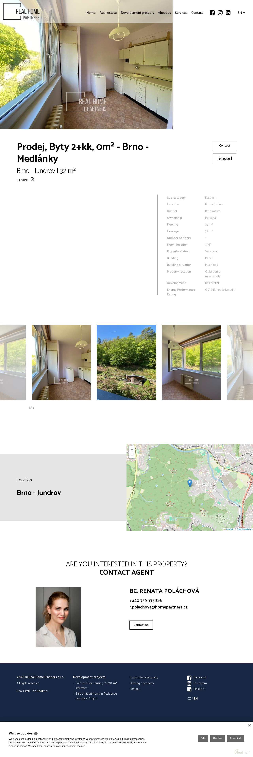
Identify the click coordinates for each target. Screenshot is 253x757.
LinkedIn (199, 689)
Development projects (137, 35)
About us (164, 35)
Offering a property (141, 683)
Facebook (200, 677)
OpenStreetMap (244, 529)
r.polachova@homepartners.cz (158, 607)
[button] (189, 483)
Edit (203, 738)
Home (91, 35)
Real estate (108, 35)
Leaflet (229, 529)
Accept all (235, 738)
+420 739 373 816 (145, 600)
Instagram (200, 683)
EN (240, 35)
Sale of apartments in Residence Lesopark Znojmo (96, 696)
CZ (189, 698)
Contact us (141, 625)
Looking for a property (143, 677)
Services (181, 35)
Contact (197, 35)
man (43, 691)
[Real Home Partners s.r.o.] (32, 11)
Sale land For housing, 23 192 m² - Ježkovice (97, 686)
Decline (217, 738)
